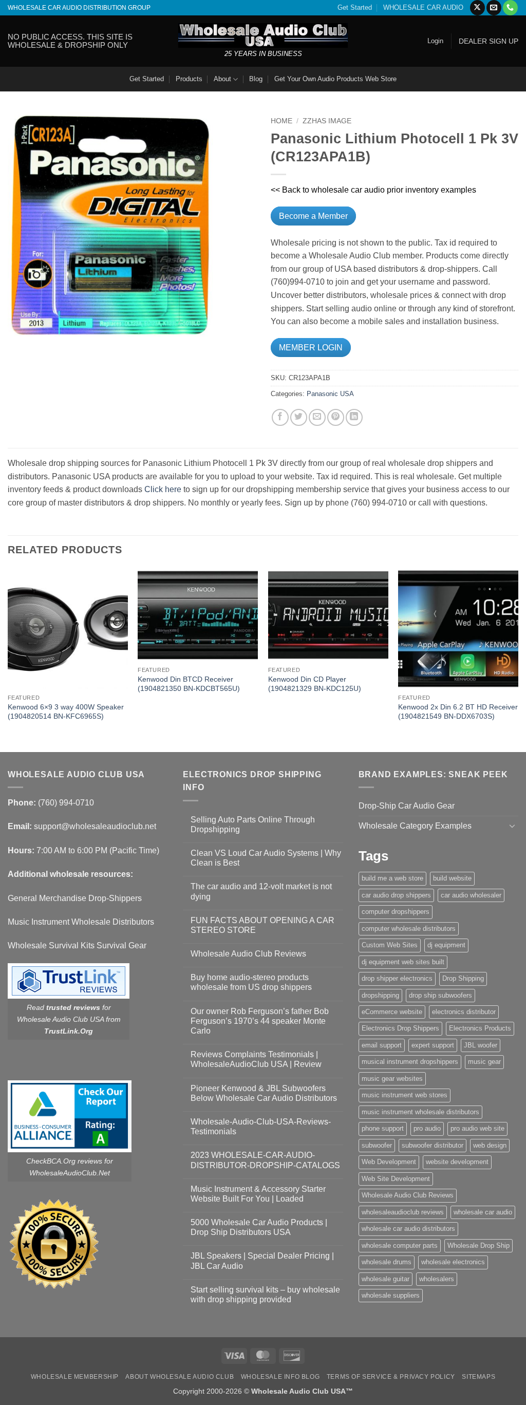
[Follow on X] (477, 7)
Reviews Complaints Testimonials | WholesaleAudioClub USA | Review (256, 1059)
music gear (484, 1061)
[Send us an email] (493, 7)
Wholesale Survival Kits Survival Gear (77, 945)
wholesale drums (386, 1262)
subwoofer (377, 1145)
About (222, 79)
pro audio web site (477, 1128)
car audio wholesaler (471, 895)
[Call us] (510, 7)
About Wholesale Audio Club (179, 1376)
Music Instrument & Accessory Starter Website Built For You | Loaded (258, 1194)
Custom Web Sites (390, 945)
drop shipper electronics (397, 978)
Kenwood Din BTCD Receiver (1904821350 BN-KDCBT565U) (189, 684)
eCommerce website (392, 1012)
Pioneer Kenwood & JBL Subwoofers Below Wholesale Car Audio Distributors (264, 1093)
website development (457, 1162)
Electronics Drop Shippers (400, 1028)
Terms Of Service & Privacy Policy (391, 1376)
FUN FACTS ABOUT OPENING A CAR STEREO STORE (262, 925)
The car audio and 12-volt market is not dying (261, 891)
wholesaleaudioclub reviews (403, 1212)
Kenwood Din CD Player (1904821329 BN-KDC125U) (314, 684)
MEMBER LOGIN (311, 347)
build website (452, 878)
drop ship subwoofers (440, 995)
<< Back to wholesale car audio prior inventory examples (373, 189)
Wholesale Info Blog (280, 1376)
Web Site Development (396, 1179)
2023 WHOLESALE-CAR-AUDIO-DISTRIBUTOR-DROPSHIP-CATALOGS (265, 1160)
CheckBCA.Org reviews (64, 1161)
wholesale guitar (385, 1279)
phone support (383, 1128)
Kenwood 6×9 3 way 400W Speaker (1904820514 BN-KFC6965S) (66, 712)
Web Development (389, 1162)
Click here (162, 489)
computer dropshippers (395, 911)
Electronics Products (480, 1028)
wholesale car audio (483, 1212)
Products (189, 79)
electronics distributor (464, 1012)
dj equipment (446, 945)
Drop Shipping (463, 978)
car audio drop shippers (396, 895)
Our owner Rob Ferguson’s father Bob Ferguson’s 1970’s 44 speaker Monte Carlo (260, 1021)
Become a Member (313, 216)
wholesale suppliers (391, 1295)
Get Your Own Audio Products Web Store (335, 79)
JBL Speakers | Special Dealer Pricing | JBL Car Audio (262, 1260)
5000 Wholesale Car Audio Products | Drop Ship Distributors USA (259, 1227)
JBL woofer (480, 1045)
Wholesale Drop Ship (478, 1245)
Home (281, 121)
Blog (255, 79)
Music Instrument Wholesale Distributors (81, 921)
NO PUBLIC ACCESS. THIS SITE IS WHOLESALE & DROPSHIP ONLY (70, 40)
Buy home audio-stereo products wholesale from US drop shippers (251, 982)
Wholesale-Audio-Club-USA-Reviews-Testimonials (261, 1126)
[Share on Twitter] (298, 417)
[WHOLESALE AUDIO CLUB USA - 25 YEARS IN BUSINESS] (263, 35)
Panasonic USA (330, 394)
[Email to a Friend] (317, 417)
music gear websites (392, 1078)
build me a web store (392, 878)
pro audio (427, 1128)
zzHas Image (327, 121)
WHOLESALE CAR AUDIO (423, 7)
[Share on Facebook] (280, 417)
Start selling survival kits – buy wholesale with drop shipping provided (265, 1294)
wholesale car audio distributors (408, 1228)
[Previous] (8, 659)
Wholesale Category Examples (415, 825)
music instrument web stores (404, 1095)
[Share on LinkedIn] (354, 417)
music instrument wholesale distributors (420, 1112)
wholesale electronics (453, 1262)
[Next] (517, 659)
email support (382, 1045)
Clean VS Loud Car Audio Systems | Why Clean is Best (266, 858)
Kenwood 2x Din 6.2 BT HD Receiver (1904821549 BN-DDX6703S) (458, 712)
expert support (432, 1045)
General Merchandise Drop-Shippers (75, 898)
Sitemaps (478, 1376)
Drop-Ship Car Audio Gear (407, 805)
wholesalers (436, 1279)
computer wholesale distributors (409, 928)
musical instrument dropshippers (410, 1061)
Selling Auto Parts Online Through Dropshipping (253, 824)
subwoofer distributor (432, 1145)
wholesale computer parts (400, 1245)
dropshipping (380, 995)
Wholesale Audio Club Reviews (248, 953)
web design (489, 1145)
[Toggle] (512, 825)
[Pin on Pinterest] (335, 417)
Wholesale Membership (75, 1376)
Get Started (354, 7)
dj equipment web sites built (403, 962)
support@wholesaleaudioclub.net (95, 826)
